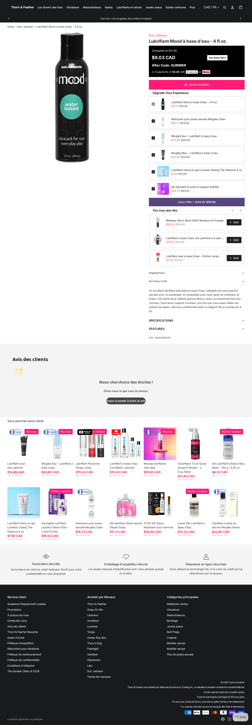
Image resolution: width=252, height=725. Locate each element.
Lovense (92, 626)
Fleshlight (93, 648)
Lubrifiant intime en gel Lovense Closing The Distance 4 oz (206, 169)
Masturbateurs (176, 615)
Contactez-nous (17, 620)
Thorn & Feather (96, 603)
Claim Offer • (197, 202)
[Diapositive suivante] (241, 19)
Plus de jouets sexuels (180, 654)
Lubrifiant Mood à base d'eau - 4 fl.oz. (194, 102)
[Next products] (241, 210)
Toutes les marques (99, 676)
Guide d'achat (15, 637)
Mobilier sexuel (176, 643)
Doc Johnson (25, 26)
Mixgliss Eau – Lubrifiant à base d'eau (194, 136)
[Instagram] (229, 719)
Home (10, 26)
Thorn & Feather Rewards (22, 631)
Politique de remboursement (24, 654)
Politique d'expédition (20, 643)
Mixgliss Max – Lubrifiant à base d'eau (194, 153)
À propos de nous (18, 615)
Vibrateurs (173, 609)
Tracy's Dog (94, 643)
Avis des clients (16, 626)
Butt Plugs (173, 631)
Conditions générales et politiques (24, 719)
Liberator (92, 615)
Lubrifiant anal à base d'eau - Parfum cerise (192, 256)
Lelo (89, 665)
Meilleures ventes (177, 603)
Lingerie (172, 637)
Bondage (172, 620)
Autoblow (93, 620)
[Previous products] (232, 210)
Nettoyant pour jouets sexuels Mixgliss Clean (198, 119)
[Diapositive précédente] (9, 19)
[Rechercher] (225, 7)
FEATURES (156, 329)
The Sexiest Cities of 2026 (23, 671)
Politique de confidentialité (23, 659)
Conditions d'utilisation (20, 665)
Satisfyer (92, 654)
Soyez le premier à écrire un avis (126, 401)
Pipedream (93, 659)
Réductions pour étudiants (23, 648)
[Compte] (232, 7)
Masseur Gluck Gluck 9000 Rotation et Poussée (195, 220)
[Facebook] (223, 719)
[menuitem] (192, 7)
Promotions (14, 609)
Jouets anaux (175, 626)
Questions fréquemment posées (26, 603)
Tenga (91, 631)
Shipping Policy (157, 273)
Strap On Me (95, 609)
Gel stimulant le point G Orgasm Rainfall (195, 186)
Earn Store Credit (158, 281)
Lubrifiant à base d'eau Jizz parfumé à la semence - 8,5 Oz (195, 238)
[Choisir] (34, 454)
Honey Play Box (96, 637)
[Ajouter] (68, 454)
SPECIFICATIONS (161, 320)
